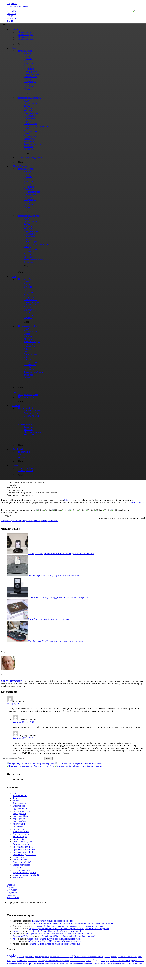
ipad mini (62, 957)
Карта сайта (12, 890)
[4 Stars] (65, 510)
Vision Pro (11, 11)
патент (89, 963)
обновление (82, 964)
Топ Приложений (21, 870)
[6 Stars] (82, 510)
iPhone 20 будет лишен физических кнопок (52, 921)
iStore (67, 500)
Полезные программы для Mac (80, 961)
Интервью (18, 826)
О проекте (12, 3)
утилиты (135, 964)
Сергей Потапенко (11, 680)
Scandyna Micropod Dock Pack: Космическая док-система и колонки (61, 553)
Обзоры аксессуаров (22, 841)
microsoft (31, 961)
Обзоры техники (21, 844)
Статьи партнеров (21, 865)
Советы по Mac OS (22, 862)
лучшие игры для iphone (68, 963)
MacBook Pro (132, 957)
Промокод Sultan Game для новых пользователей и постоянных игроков (69, 926)
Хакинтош (18, 877)
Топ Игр (11, 21)
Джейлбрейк (19, 806)
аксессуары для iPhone (109, 961)
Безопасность (19, 803)
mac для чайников (19, 961)
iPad (56, 956)
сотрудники (117, 963)
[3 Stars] (56, 510)
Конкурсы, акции (21, 834)
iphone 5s (91, 957)
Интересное (18, 829)
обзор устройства (49, 520)
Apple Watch (28, 956)
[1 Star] (40, 510)
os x (35, 961)
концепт (41, 963)
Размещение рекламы (17, 6)
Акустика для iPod (31, 520)
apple (11, 956)
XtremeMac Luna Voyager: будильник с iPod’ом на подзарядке (58, 597)
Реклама (11, 895)
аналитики (123, 960)
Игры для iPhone (21, 816)
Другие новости (20, 808)
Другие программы (22, 811)
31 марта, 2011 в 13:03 (17, 703)
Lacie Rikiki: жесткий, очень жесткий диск (48, 619)
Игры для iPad (19, 813)
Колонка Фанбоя (21, 831)
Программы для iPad (23, 847)
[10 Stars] (116, 510)
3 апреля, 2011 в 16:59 (23, 722)
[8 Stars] (98, 510)
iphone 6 (99, 956)
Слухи (96, 960)
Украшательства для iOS (24, 872)
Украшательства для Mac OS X (27, 875)
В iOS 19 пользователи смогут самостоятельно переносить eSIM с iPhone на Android (72, 923)
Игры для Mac (19, 821)
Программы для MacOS (24, 854)
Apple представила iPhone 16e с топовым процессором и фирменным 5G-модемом (69, 928)
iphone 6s (107, 957)
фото (140, 963)
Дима (15, 931)
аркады (133, 961)
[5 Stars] (73, 510)
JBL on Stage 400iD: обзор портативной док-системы (53, 575)
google (43, 957)
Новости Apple (20, 836)
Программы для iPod (23, 852)
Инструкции (19, 824)
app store (38, 957)
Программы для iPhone (24, 849)
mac (119, 957)
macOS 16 (11, 18)
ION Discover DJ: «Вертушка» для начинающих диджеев (55, 641)
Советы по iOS (20, 859)
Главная (11, 885)
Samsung (41, 961)
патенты (95, 963)
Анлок (16, 800)
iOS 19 (10, 16)
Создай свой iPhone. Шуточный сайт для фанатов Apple (54, 931)
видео (25, 963)
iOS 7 (52, 957)
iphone (76, 956)
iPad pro (69, 957)
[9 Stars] (107, 510)
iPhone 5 (84, 957)
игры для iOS (33, 963)
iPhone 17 (11, 13)
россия (110, 964)
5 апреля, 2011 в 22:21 (23, 738)
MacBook (124, 957)
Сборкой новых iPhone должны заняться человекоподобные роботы (60, 933)
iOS (47, 956)
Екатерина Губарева (22, 936)
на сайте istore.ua (136, 502)
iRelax (15, 798)
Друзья (10, 887)
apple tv (19, 957)
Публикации (19, 857)
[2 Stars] (48, 510)
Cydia (15, 793)
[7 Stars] (90, 510)
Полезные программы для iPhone (57, 961)
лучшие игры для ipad (51, 963)
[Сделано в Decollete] (10, 909)
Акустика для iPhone (11, 520)
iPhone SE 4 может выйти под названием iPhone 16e (55, 944)
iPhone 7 (114, 957)
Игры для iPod (20, 818)
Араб (15, 939)
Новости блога (20, 839)
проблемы (103, 964)
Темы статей (13, 897)
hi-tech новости (20, 795)
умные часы (126, 964)
